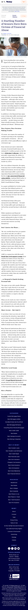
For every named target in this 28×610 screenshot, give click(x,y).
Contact (14, 514)
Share (24, 16)
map (24, 384)
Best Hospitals (14, 491)
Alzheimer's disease (12, 153)
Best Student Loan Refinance (14, 451)
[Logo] (9, 2)
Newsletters (14, 482)
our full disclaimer (21, 599)
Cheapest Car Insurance (14, 462)
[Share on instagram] (15, 548)
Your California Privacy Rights (14, 528)
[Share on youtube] (18, 548)
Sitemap (14, 537)
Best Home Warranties (14, 471)
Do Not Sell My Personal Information (14, 525)
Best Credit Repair (14, 453)
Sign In (24, 1)
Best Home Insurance (14, 465)
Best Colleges (14, 488)
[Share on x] (12, 548)
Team (14, 517)
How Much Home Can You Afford (14, 422)
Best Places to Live (14, 494)
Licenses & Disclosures (14, 531)
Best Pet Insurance (14, 502)
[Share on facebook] (9, 548)
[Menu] (2, 2)
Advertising (14, 534)
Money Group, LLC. (15, 585)
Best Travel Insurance (14, 499)
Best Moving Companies (14, 439)
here (24, 605)
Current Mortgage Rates (14, 416)
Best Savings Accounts (14, 436)
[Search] (4, 2)
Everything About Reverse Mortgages (14, 427)
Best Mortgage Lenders (14, 419)
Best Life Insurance (14, 468)
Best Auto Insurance (14, 459)
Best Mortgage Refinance (14, 424)
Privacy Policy (14, 520)
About (14, 511)
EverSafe (4, 396)
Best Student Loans (14, 448)
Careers (14, 540)
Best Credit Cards (14, 430)
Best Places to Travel (14, 496)
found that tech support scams (11, 256)
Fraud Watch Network (14, 380)
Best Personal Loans (14, 456)
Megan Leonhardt (7, 33)
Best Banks (14, 433)
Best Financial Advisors (14, 473)
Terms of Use (14, 523)
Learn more (16, 11)
